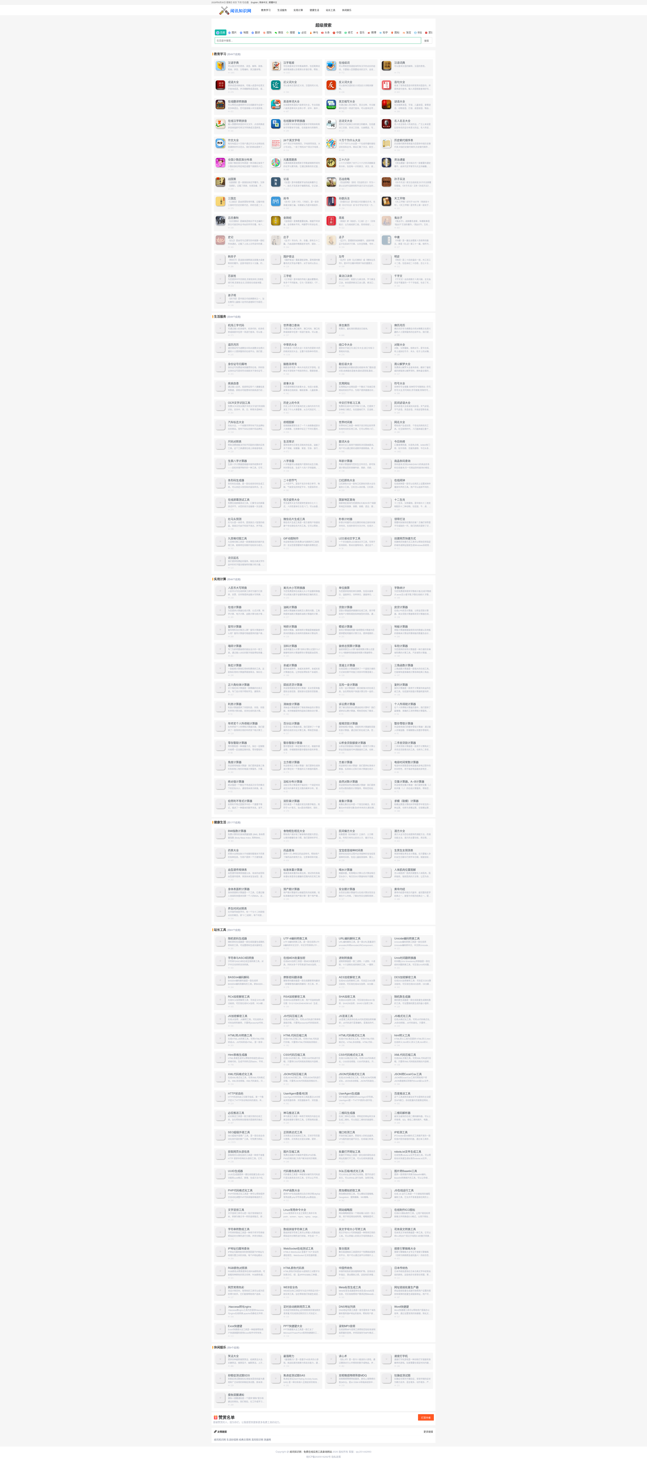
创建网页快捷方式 (405, 538)
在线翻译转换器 (237, 101)
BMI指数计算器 (237, 831)
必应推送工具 (236, 1113)
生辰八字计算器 (237, 461)
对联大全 (399, 344)
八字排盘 (288, 461)
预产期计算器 (291, 889)
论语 (286, 179)
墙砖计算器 (234, 646)
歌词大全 (344, 441)
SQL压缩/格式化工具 (351, 1171)
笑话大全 (233, 1356)
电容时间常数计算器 (406, 762)
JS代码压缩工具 (293, 1016)
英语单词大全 (291, 101)
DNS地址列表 (347, 1306)
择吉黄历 (344, 325)
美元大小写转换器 (294, 587)
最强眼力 (288, 1356)
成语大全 (233, 82)
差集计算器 (345, 801)
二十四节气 (290, 480)
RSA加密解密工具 (294, 996)
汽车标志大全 (236, 422)
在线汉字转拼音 (237, 121)
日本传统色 (401, 1268)
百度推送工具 (402, 1093)
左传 (341, 256)
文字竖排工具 (236, 1209)
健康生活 (314, 10)
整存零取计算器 (403, 723)
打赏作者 (426, 1417)
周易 (341, 217)
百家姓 (232, 276)
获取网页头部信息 (239, 1151)
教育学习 (266, 10)
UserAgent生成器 (349, 1093)
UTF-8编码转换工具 (295, 938)
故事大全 (288, 383)
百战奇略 (344, 179)
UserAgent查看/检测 (295, 1093)
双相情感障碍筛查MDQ (353, 1375)
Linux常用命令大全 (294, 1209)
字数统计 (399, 587)
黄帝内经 (399, 889)
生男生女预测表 (403, 850)
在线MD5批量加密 (294, 958)
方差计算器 (345, 762)
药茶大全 (233, 850)
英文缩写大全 (347, 101)
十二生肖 (399, 499)
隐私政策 (336, 1456)
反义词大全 (345, 82)
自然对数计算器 (348, 781)
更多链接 (428, 1431)
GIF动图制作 (291, 538)
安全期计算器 (347, 889)
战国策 (232, 179)
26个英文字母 (291, 140)
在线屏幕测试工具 (239, 499)
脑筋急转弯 (290, 364)
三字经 (287, 276)
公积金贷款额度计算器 (352, 742)
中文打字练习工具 (349, 402)
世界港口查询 (291, 325)
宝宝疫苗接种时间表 (351, 850)
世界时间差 (345, 422)
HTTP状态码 (235, 1093)
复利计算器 (401, 684)
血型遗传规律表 (237, 869)
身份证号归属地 (237, 364)
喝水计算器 (345, 869)
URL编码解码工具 (350, 938)
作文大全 (233, 140)
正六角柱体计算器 (239, 684)
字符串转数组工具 (239, 1229)
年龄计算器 (345, 461)
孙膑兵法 (344, 198)
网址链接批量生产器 (406, 1287)
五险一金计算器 (348, 684)
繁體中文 (273, 2)
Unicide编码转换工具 (407, 938)
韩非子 (232, 256)
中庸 (397, 237)
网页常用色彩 (236, 1287)
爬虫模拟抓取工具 (349, 1190)
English (254, 2)
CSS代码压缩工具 (294, 1054)
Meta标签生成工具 (350, 1287)
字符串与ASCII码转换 (241, 958)
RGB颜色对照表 (237, 1268)
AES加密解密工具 (350, 977)
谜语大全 (399, 101)
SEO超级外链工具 (239, 1132)
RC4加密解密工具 (239, 996)
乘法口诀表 (345, 276)
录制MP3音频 (347, 1326)
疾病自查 (233, 383)
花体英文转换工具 (405, 1229)
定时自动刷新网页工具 (296, 1306)
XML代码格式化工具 (240, 1074)
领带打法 (399, 519)
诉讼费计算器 (347, 704)
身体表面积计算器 (239, 889)
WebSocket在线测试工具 (298, 1248)
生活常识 (288, 441)
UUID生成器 (235, 1171)
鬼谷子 (398, 217)
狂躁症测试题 (402, 1375)
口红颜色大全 (347, 480)
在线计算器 (234, 607)
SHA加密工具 (347, 996)
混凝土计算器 (347, 665)
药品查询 (288, 850)
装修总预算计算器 (349, 646)
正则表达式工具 (292, 1132)
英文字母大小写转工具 (352, 1229)
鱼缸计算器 (234, 665)
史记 (230, 237)
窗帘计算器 (234, 626)
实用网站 (344, 383)
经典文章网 (245, 1439)
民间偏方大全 (347, 831)
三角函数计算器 (403, 665)
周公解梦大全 (402, 364)
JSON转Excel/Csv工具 (408, 1074)
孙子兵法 (399, 179)
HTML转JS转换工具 (240, 1035)
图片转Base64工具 (405, 1171)
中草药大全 (290, 344)
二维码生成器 (347, 1113)
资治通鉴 (399, 159)
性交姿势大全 (291, 499)
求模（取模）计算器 (406, 801)
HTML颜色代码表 (293, 1268)
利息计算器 (234, 704)
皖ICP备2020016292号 (318, 1456)
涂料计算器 (290, 646)
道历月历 (233, 344)
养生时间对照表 (237, 908)
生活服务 (282, 10)
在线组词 (344, 62)
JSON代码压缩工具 (295, 1074)
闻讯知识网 (220, 1439)
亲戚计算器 (290, 665)
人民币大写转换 (237, 587)
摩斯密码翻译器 (292, 977)
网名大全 (399, 422)
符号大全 (399, 383)
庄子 (286, 237)
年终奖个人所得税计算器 (243, 723)
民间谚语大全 (402, 402)
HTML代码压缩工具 (295, 1035)
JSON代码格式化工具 (352, 1074)
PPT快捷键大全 (292, 1326)
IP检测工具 (401, 1132)
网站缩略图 (345, 1209)
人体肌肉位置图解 (405, 869)
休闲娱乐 (346, 10)
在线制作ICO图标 (404, 1209)
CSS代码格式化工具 (351, 1054)
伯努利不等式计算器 (240, 801)
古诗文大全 (345, 121)
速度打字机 (401, 1356)
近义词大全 (290, 82)
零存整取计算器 (237, 742)
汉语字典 (233, 62)
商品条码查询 (402, 461)
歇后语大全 (345, 364)
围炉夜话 (288, 256)
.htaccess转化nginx (239, 1306)
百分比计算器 (291, 723)
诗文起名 (233, 557)
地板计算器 (401, 626)
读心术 (343, 1356)
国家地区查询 (347, 499)
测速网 (267, 1439)
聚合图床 (344, 1248)
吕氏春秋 (233, 217)
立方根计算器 (291, 762)
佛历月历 (399, 325)
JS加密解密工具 (237, 1016)
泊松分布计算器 (292, 781)
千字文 (398, 276)
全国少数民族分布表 (240, 159)
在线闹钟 (399, 480)
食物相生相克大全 (294, 831)
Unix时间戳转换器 (405, 958)
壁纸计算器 (345, 626)
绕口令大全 (345, 344)
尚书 (286, 198)
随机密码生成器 (237, 938)
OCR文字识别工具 (239, 402)
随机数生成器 (402, 996)
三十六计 (344, 159)
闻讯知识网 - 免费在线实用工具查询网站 (311, 1451)
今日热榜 (399, 441)
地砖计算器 (290, 626)
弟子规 (232, 295)
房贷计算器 (401, 607)
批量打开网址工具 (349, 1151)
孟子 (341, 237)
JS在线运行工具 (404, 1190)
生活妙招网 (232, 1439)
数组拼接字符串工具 (295, 1229)
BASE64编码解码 (238, 977)
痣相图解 (288, 422)
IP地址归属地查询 (238, 1248)
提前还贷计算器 (292, 684)
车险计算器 (401, 646)
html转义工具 (402, 1035)
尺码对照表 (234, 441)
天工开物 (399, 198)
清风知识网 (257, 1439)
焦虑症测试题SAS (294, 1375)
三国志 (232, 198)
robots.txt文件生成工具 (407, 1151)
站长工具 (330, 10)
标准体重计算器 (292, 869)
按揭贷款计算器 (348, 723)
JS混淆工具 (346, 1016)
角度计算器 (234, 762)
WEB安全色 (290, 1287)
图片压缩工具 (291, 1151)
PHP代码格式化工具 (240, 1190)
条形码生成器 (236, 480)
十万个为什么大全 (349, 140)
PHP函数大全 (291, 1190)
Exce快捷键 (235, 1326)
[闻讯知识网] (236, 10)
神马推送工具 (291, 1113)
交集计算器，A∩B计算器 (409, 781)
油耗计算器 (290, 607)
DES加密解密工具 (405, 977)
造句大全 (399, 82)
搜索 (426, 40)
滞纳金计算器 (291, 704)
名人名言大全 (402, 121)
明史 (397, 256)
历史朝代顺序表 (403, 140)
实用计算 (298, 10)
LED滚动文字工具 (349, 538)
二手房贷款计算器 (405, 742)
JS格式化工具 (402, 1016)
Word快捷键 (401, 1306)
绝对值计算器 (236, 781)
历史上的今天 (291, 402)
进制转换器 (345, 958)
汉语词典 (399, 62)
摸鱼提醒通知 (236, 1394)
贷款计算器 (345, 607)
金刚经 (287, 217)
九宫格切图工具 (237, 538)
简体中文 (263, 2)
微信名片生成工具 (294, 519)
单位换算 (344, 587)
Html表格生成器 (237, 1054)
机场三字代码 (236, 325)
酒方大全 (399, 831)
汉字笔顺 (288, 62)
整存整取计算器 (292, 742)
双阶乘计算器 (291, 801)
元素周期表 (290, 159)
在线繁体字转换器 (294, 121)
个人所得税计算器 (405, 704)
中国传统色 (345, 1268)
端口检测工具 (347, 1132)
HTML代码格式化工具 (352, 1035)
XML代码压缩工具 (405, 1054)
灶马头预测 (234, 519)
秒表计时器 (345, 519)
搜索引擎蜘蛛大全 (405, 1248)
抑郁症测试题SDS (239, 1375)
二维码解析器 (402, 1113)
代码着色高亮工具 (294, 1171)
